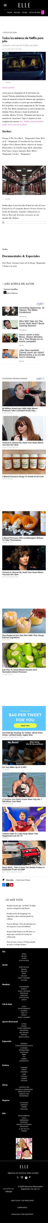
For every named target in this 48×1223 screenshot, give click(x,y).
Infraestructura (24, 1092)
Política (5, 1065)
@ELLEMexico (12, 292)
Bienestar (24, 995)
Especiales (24, 1109)
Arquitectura (24, 1094)
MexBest (6, 984)
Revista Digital (24, 1037)
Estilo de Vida (24, 998)
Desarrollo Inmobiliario (24, 1089)
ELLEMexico (17, 1177)
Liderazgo (24, 1105)
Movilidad (24, 1122)
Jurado (24, 1000)
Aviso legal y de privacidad (22, 1200)
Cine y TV (24, 1013)
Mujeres (24, 1059)
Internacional (24, 1050)
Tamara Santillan (11, 289)
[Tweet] (7, 884)
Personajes (24, 993)
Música (24, 1015)
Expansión (6, 1041)
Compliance (22, 1207)
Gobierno (24, 1068)
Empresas (24, 1044)
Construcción (24, 1087)
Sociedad (24, 1081)
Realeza (24, 969)
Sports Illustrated (10, 1021)
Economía (24, 1048)
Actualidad (24, 1103)
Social (24, 1118)
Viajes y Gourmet (24, 978)
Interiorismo (24, 1096)
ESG (24, 1056)
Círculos (24, 971)
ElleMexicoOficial (31, 1177)
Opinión (24, 1078)
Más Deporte (24, 1033)
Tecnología (24, 1052)
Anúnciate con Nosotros (22, 1214)
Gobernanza (24, 1120)
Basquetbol (24, 1030)
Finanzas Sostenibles (24, 1124)
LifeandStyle (24, 1061)
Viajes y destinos (24, 991)
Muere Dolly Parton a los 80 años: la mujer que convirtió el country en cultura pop (21, 934)
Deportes (24, 1011)
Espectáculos (24, 967)
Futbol (24, 1024)
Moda (9, 12)
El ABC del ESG (24, 1129)
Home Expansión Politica (24, 1046)
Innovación (24, 1127)
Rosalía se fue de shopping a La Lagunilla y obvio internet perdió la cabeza (20, 916)
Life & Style (7, 1004)
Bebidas (24, 989)
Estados (24, 1076)
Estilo (24, 1006)
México (24, 1070)
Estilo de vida (34, 12)
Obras (24, 1054)
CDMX (24, 1074)
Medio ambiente (24, 1116)
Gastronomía (24, 987)
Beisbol (24, 1026)
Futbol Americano (24, 1028)
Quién (5, 965)
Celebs (24, 12)
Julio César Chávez (23, 880)
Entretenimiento (24, 1009)
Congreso (24, 1072)
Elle (3, 951)
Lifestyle (24, 1035)
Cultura (24, 980)
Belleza (17, 12)
